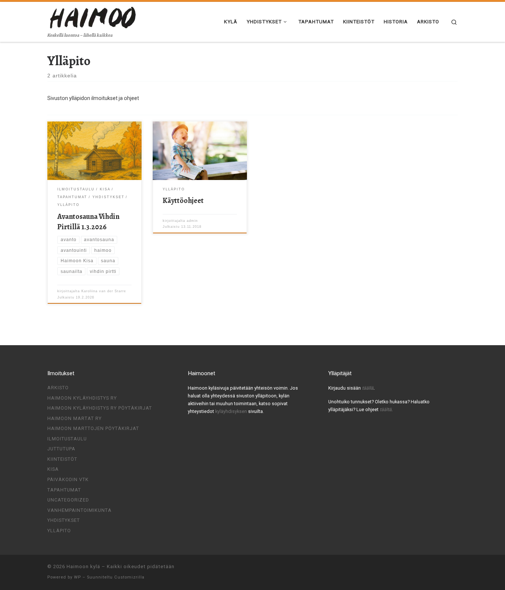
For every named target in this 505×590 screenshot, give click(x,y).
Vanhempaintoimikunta (79, 510)
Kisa (53, 469)
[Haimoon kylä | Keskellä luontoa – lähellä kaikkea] (93, 16)
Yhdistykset (63, 520)
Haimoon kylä (83, 566)
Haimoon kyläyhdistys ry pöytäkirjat (99, 408)
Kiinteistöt (62, 459)
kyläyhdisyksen (231, 411)
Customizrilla (129, 577)
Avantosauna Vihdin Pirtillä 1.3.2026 (88, 221)
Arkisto (58, 387)
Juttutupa (61, 448)
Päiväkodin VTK (68, 479)
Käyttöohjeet (183, 201)
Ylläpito (59, 530)
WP (77, 577)
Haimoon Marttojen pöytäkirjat (93, 428)
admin (192, 221)
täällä (367, 388)
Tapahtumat (64, 490)
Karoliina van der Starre (103, 291)
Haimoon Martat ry (74, 418)
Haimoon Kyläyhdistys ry (82, 398)
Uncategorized (68, 500)
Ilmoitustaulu (67, 438)
